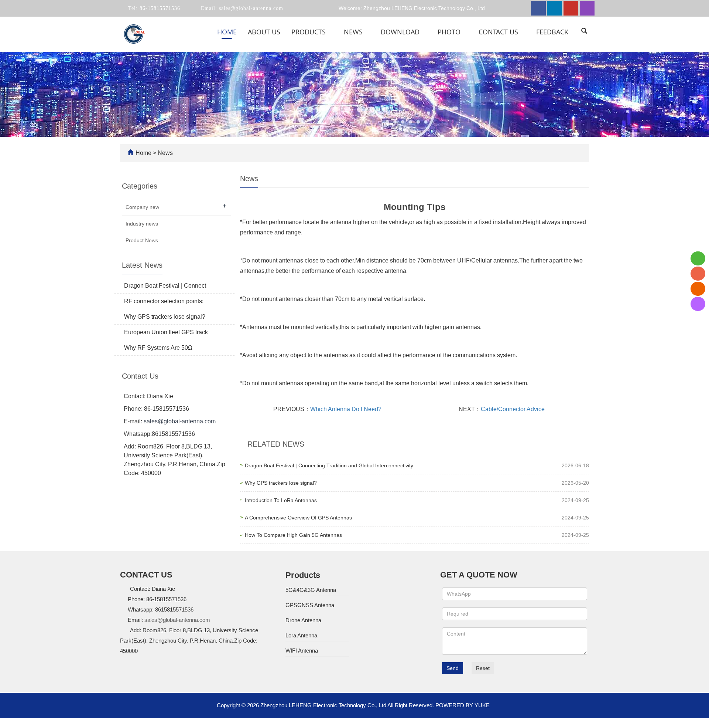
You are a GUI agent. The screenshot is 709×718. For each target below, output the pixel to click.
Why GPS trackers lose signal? (281, 483)
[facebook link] (538, 8)
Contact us (499, 31)
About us (264, 31)
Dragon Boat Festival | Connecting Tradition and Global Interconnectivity (329, 465)
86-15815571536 (159, 8)
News (354, 31)
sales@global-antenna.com (250, 8)
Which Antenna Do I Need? (345, 409)
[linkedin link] (554, 8)
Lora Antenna (301, 635)
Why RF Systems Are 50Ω (158, 348)
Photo (450, 31)
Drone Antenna (303, 620)
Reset (483, 668)
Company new (142, 207)
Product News (142, 240)
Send (452, 668)
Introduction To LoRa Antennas (281, 500)
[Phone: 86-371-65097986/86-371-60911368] (698, 274)
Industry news (142, 224)
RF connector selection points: (163, 301)
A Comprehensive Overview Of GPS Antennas (298, 518)
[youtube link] (571, 8)
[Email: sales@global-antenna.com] (698, 289)
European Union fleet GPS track (166, 332)
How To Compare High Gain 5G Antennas (293, 535)
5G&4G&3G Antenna (310, 590)
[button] (330, 31)
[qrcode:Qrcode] (698, 304)
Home (227, 31)
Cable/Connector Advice (513, 409)
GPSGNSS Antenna (309, 605)
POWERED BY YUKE (463, 705)
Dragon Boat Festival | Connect (165, 285)
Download (401, 31)
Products (309, 31)
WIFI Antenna (301, 650)
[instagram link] (587, 8)
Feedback (552, 31)
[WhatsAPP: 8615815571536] (698, 258)
